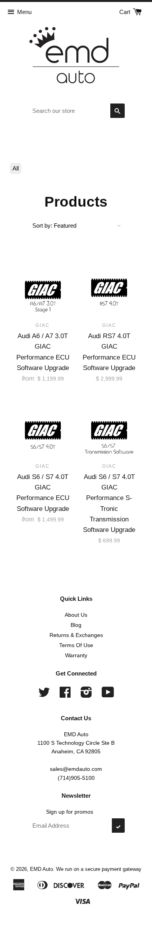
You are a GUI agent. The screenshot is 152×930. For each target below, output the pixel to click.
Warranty (76, 655)
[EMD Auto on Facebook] (65, 695)
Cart (125, 12)
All (15, 168)
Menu (24, 12)
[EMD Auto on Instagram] (86, 695)
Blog (76, 625)
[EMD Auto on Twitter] (44, 695)
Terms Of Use (76, 645)
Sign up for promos (69, 812)
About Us (76, 615)
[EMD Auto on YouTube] (108, 695)
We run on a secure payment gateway (98, 869)
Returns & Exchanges (76, 635)
